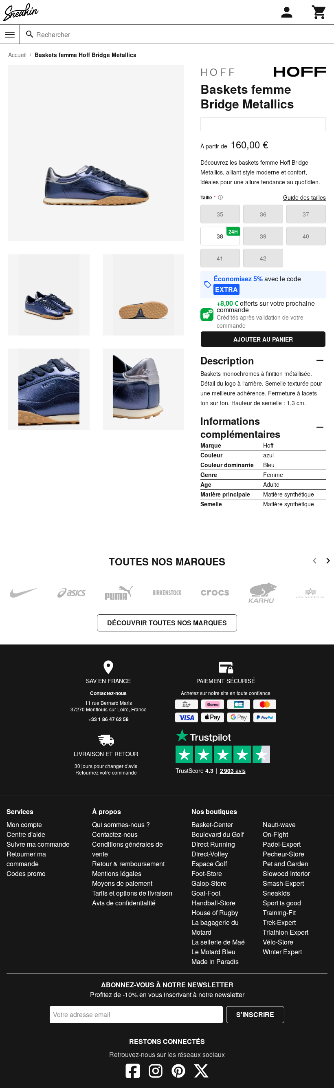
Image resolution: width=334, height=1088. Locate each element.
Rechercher (53, 34)
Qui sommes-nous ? (121, 824)
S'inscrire (255, 1014)
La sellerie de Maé (218, 942)
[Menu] (10, 34)
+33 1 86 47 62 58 (108, 719)
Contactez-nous (108, 693)
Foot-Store (206, 873)
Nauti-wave (279, 824)
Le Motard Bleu (213, 951)
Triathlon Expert (285, 932)
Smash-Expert (283, 883)
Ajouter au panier (263, 339)
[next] (328, 562)
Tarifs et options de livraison (132, 893)
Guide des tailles (304, 197)
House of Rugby (214, 912)
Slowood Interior (286, 873)
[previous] (315, 562)
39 (263, 236)
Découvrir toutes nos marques (167, 622)
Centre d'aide (26, 834)
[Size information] (220, 197)
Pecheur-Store (283, 853)
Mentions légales (116, 873)
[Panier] (319, 12)
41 (220, 258)
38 (227, 234)
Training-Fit (279, 912)
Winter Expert (282, 951)
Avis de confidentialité (124, 902)
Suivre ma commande (38, 844)
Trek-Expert (279, 922)
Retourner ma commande (26, 858)
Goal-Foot (205, 893)
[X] (201, 1072)
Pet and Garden (285, 863)
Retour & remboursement (128, 863)
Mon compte (24, 824)
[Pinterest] (178, 1072)
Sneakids (276, 893)
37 (306, 214)
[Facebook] (133, 1072)
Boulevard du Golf (217, 834)
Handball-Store (213, 902)
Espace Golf (209, 863)
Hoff (218, 71)
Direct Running (213, 844)
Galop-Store (208, 883)
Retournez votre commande (106, 772)
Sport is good (282, 902)
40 (306, 236)
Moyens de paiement (122, 883)
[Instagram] (155, 1072)
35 (220, 214)
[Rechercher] (30, 34)
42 (263, 258)
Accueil (17, 55)
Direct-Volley (209, 853)
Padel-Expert (282, 844)
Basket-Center (212, 824)
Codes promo (26, 873)
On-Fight (275, 834)
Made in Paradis (215, 961)
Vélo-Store (278, 942)
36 (263, 214)
